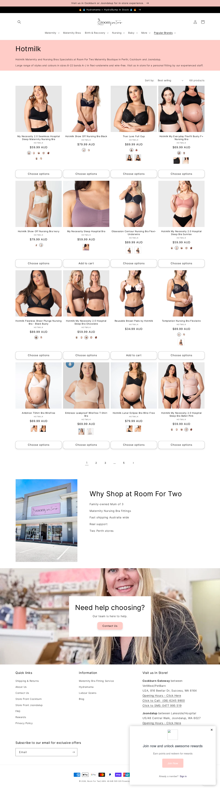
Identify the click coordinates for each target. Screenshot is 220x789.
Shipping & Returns (27, 680)
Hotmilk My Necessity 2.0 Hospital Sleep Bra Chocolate (86, 322)
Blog (81, 698)
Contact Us (110, 625)
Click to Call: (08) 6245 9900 (163, 700)
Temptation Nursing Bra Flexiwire (181, 320)
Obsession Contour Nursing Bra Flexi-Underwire (134, 233)
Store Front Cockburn (28, 698)
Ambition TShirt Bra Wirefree (38, 413)
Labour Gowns (87, 692)
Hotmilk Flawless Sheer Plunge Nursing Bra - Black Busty (38, 322)
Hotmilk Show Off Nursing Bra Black (86, 136)
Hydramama (86, 686)
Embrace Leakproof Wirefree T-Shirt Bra (86, 414)
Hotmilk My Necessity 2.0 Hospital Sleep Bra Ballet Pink (181, 414)
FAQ (17, 711)
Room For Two (93, 781)
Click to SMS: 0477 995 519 (162, 705)
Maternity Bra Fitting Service (96, 680)
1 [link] (86, 462)
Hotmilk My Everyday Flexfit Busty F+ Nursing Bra (182, 138)
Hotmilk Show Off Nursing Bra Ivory (38, 231)
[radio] (29, 153)
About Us (21, 686)
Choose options (39, 173)
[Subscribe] (73, 752)
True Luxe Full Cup (134, 136)
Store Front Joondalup (29, 705)
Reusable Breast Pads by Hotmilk (134, 320)
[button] (19, 22)
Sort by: (149, 80)
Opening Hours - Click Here (161, 695)
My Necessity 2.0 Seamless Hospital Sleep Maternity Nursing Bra (38, 138)
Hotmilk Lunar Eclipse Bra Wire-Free (134, 413)
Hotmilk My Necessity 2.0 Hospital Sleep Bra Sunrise (181, 233)
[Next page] (133, 463)
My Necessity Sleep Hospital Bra (86, 231)
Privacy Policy (24, 723)
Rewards (20, 717)
